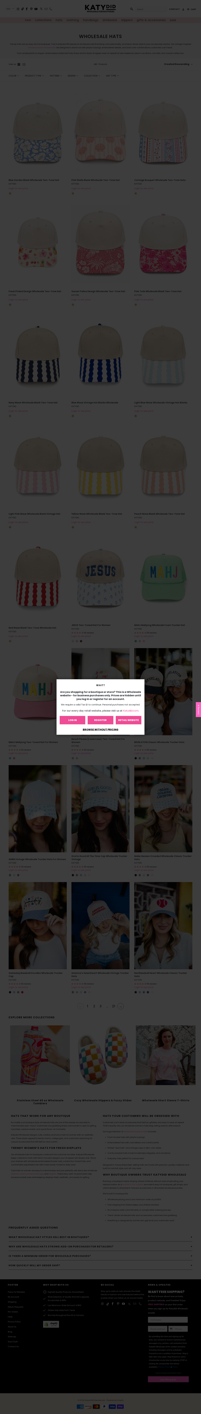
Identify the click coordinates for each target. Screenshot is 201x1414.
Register (100, 720)
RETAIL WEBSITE (128, 720)
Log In (72, 720)
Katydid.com (131, 710)
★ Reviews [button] (198, 710)
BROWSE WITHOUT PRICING (100, 729)
